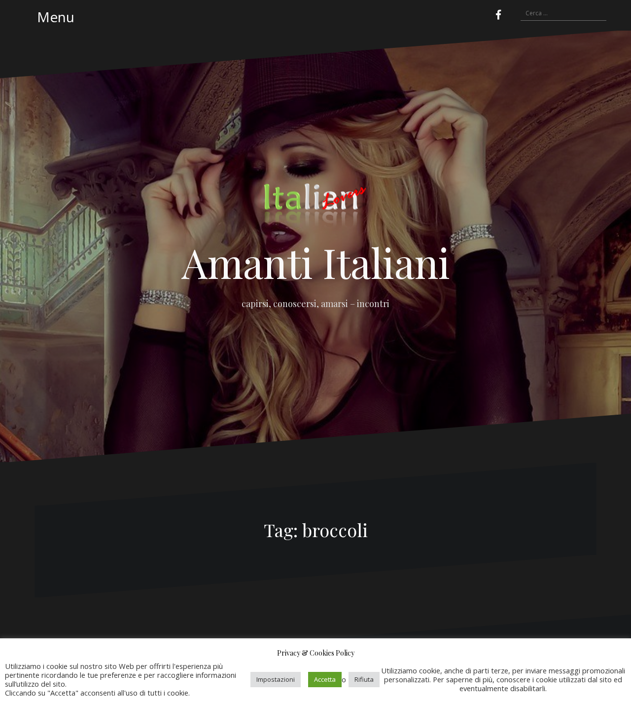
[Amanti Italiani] (315, 208)
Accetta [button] (325, 679)
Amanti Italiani (315, 262)
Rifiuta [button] (364, 679)
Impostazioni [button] (275, 679)
